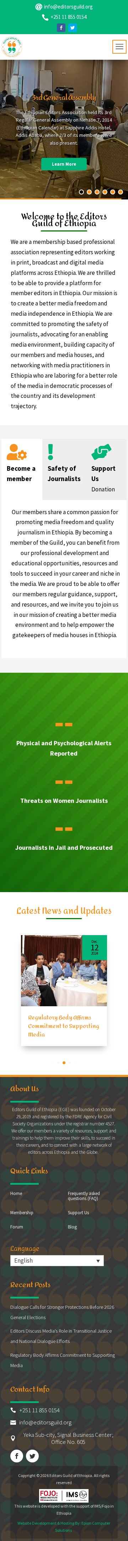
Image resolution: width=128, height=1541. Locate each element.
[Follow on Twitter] (72, 27)
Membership (21, 1213)
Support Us (78, 1213)
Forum (16, 1227)
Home (16, 1193)
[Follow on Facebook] (61, 27)
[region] (64, 128)
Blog (72, 1227)
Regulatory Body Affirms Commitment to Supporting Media (63, 1026)
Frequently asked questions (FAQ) (84, 1196)
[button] (52, 1062)
